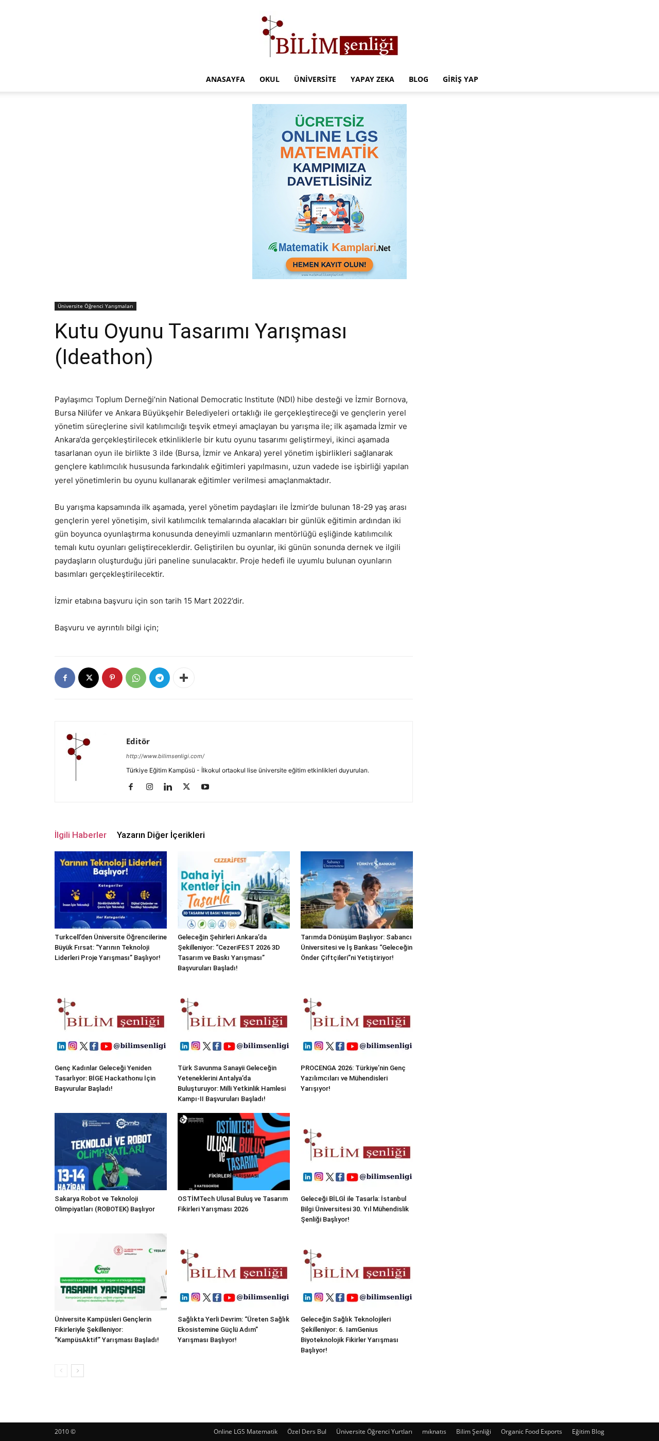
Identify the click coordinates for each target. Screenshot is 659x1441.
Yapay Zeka (372, 79)
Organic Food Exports (531, 1431)
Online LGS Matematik (246, 1431)
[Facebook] (65, 677)
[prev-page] (61, 1370)
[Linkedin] (171, 787)
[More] (184, 677)
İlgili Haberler (81, 835)
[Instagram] (153, 787)
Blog (418, 79)
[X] (88, 677)
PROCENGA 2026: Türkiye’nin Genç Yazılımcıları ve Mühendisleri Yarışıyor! (353, 1078)
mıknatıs (434, 1431)
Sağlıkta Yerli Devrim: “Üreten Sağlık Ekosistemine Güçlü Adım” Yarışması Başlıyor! (233, 1329)
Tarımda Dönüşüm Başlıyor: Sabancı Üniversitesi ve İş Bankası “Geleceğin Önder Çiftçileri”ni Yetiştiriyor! (356, 947)
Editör (138, 741)
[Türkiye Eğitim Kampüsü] (329, 34)
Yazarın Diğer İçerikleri (161, 835)
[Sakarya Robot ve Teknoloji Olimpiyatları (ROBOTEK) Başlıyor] (111, 1151)
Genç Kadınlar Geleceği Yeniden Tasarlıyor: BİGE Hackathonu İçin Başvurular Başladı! (105, 1078)
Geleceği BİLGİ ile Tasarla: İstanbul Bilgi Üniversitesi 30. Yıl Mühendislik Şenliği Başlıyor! (355, 1209)
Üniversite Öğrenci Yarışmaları (95, 306)
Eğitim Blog (588, 1431)
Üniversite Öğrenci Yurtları (374, 1431)
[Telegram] (159, 677)
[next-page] (77, 1370)
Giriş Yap (460, 79)
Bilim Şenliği (473, 1431)
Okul (269, 79)
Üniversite (315, 79)
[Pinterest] (112, 677)
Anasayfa (225, 79)
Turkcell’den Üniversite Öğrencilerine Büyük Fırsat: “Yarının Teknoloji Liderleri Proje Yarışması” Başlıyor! (111, 947)
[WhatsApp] (136, 677)
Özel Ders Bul (306, 1431)
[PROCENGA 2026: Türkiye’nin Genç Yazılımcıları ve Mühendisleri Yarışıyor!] (357, 1020)
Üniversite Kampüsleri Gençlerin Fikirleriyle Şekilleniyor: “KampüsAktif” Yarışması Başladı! (107, 1329)
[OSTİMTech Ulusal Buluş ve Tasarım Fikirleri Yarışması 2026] (234, 1151)
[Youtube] (208, 787)
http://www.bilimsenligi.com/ (165, 756)
